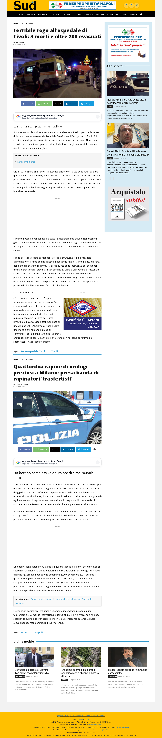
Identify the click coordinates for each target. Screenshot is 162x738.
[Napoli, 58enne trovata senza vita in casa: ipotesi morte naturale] (128, 83)
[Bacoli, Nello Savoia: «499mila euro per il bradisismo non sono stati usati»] (128, 135)
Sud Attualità (27, 23)
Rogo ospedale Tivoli (33, 351)
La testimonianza (26, 161)
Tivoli (54, 351)
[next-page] (112, 178)
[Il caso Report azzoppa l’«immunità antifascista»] (127, 657)
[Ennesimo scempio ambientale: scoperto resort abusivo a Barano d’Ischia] (80, 657)
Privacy (80, 719)
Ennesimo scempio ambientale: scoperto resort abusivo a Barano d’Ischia (80, 673)
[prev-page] (107, 178)
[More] (94, 449)
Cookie (86, 719)
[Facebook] (126, 5)
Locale (110, 106)
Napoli (39, 632)
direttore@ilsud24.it (95, 724)
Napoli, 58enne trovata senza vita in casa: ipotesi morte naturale (126, 101)
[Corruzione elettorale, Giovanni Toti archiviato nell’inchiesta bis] (34, 657)
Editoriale (113, 676)
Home (15, 23)
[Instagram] (131, 5)
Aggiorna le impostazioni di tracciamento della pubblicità (81, 715)
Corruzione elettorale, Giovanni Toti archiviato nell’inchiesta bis (32, 671)
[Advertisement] (57, 217)
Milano (25, 632)
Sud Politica (20, 676)
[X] (136, 5)
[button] (141, 14)
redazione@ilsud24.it (121, 727)
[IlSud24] (28, 5)
